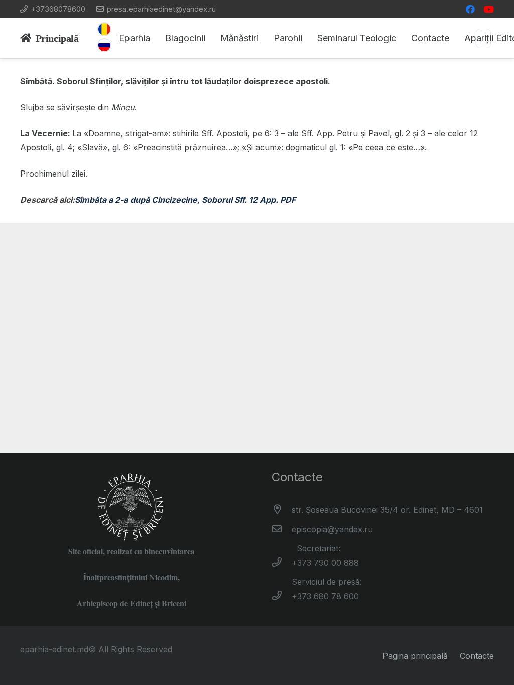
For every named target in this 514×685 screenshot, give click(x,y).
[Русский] (104, 45)
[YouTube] (489, 9)
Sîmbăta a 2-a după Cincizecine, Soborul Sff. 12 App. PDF (185, 200)
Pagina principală (415, 656)
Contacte (477, 656)
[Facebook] (470, 9)
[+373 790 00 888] (282, 563)
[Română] (104, 29)
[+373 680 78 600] (282, 596)
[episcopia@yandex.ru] (282, 529)
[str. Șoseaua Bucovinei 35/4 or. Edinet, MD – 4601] (282, 510)
